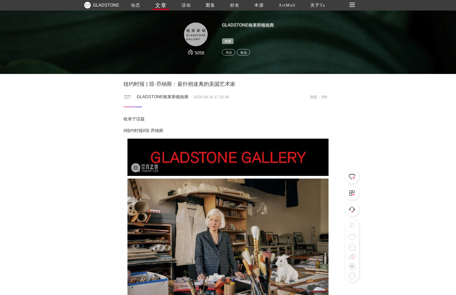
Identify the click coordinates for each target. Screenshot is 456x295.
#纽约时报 (133, 130)
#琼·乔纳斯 (153, 130)
